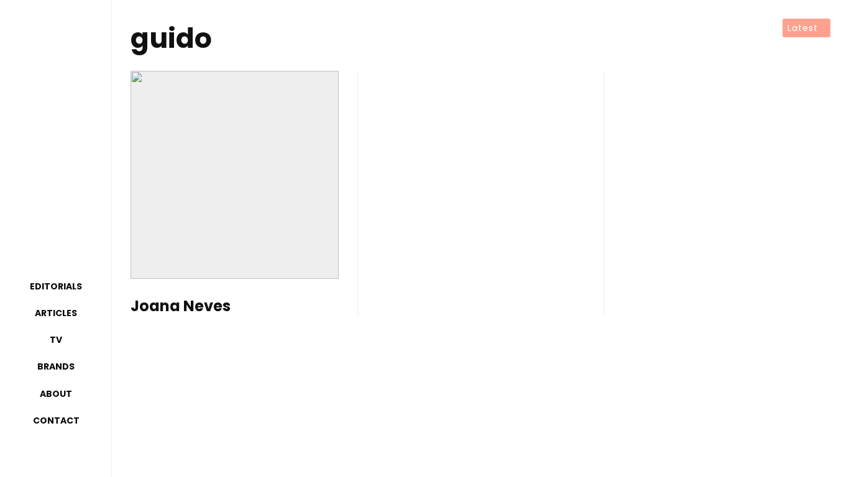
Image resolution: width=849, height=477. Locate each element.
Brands (56, 366)
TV (56, 340)
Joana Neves (181, 307)
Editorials (56, 286)
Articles (56, 313)
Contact (56, 420)
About (56, 394)
